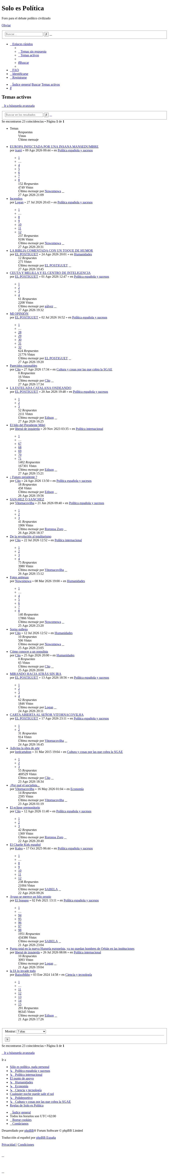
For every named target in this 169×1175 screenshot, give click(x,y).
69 (19, 451)
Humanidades (83, 254)
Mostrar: (11, 1031)
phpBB (29, 1130)
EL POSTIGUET (26, 254)
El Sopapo (22, 900)
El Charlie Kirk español (25, 844)
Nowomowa (53, 191)
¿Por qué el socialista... (25, 785)
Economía (77, 789)
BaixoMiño (22, 974)
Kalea (19, 848)
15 (19, 1004)
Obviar (6, 25)
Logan (19, 202)
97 (19, 926)
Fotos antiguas (19, 577)
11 (19, 228)
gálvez (49, 306)
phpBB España (46, 1137)
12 (19, 232)
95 (19, 919)
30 (19, 339)
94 (19, 915)
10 (19, 224)
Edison (49, 417)
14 (19, 1000)
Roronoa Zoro (54, 529)
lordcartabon (23, 752)
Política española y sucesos (75, 150)
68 (19, 447)
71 (19, 458)
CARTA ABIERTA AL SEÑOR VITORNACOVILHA (47, 714)
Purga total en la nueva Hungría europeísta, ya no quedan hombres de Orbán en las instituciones (72, 948)
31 (19, 343)
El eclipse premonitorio (25, 807)
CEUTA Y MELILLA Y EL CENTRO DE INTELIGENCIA (50, 273)
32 (19, 347)
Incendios (16, 198)
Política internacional (89, 429)
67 (19, 443)
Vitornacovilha (24, 503)
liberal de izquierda (27, 429)
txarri (18, 150)
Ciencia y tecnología (78, 974)
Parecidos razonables (23, 365)
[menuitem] (32, 51)
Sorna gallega (19, 629)
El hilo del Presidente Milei (27, 425)
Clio (18, 369)
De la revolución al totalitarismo (30, 536)
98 (19, 930)
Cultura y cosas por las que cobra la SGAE (84, 369)
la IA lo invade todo (23, 971)
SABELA (51, 889)
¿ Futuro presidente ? (23, 477)
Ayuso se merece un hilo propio (30, 896)
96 (19, 922)
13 (19, 997)
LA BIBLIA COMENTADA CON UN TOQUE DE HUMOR (51, 250)
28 (19, 332)
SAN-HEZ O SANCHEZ (27, 499)
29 (19, 336)
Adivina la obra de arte (25, 748)
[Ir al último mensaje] (63, 191)
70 (19, 455)
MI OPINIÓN (19, 313)
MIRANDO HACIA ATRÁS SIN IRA (35, 674)
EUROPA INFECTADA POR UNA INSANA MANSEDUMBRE (54, 146)
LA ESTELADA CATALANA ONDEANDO (40, 388)
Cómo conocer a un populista (29, 651)
